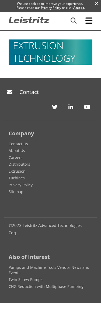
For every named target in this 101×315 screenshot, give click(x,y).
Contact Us (18, 143)
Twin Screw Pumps (26, 279)
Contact (29, 92)
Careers (16, 157)
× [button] (96, 3)
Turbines (17, 177)
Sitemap (16, 191)
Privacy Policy (21, 184)
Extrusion (17, 171)
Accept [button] (78, 7)
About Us (17, 150)
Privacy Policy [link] (51, 7)
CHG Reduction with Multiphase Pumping (46, 286)
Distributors (19, 164)
